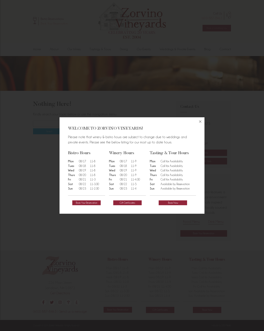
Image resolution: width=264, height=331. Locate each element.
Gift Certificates (127, 202)
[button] (86, 202)
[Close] (200, 121)
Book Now (173, 202)
